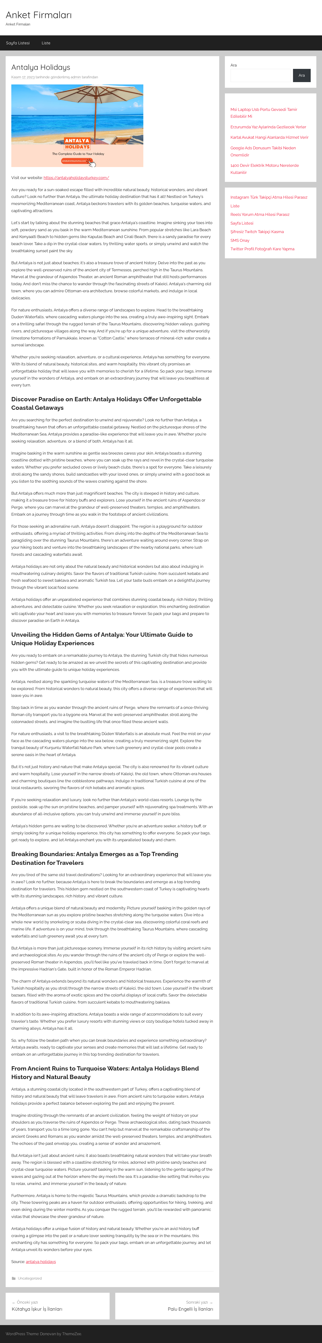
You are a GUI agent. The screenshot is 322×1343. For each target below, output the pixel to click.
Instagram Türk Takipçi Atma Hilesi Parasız (269, 197)
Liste (46, 42)
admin (76, 77)
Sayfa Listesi (18, 42)
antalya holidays (41, 1261)
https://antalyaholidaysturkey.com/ (76, 177)
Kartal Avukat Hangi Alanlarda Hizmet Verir (270, 137)
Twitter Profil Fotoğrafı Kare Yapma (262, 249)
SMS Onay (240, 240)
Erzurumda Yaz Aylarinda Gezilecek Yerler (268, 127)
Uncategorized (30, 1278)
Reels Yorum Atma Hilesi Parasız (260, 214)
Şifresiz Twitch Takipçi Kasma (257, 231)
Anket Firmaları (39, 15)
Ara (234, 65)
